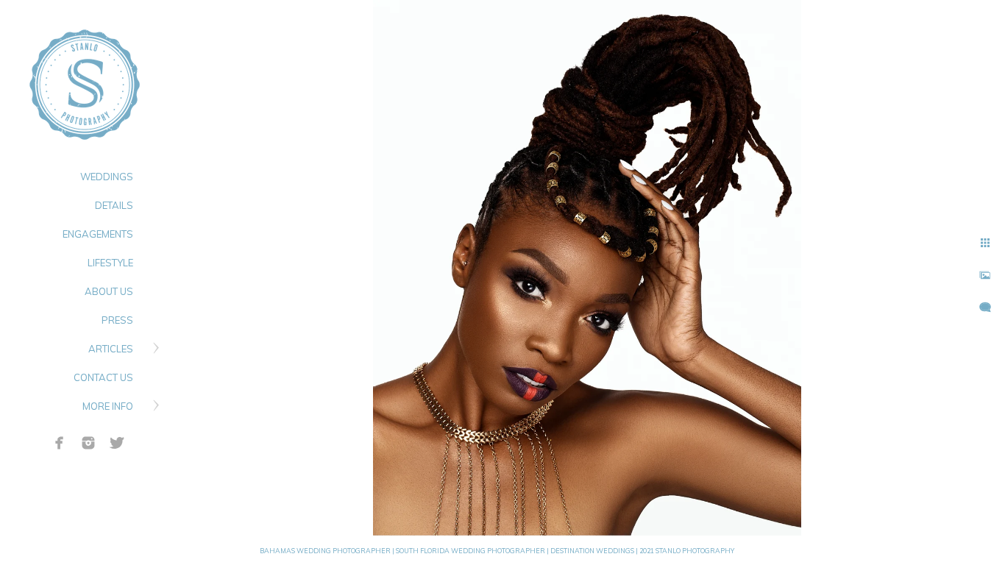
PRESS (117, 320)
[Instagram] (88, 442)
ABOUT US (109, 291)
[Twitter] (116, 442)
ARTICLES (110, 349)
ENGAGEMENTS (98, 234)
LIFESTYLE (110, 263)
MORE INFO (107, 406)
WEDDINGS (106, 176)
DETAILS (114, 205)
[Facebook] (59, 442)
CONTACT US (103, 377)
